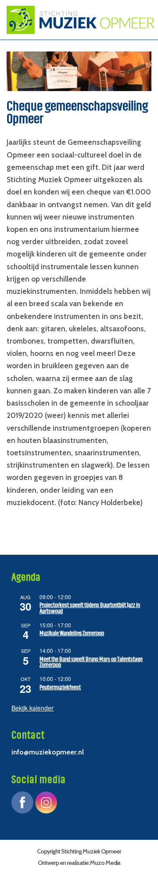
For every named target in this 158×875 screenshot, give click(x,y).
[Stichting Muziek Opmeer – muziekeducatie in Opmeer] (78, 20)
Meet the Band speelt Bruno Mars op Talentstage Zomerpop (91, 662)
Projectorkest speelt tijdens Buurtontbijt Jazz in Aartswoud (90, 608)
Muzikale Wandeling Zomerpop (72, 633)
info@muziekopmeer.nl (47, 752)
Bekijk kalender (32, 707)
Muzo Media (105, 863)
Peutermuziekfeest (60, 687)
